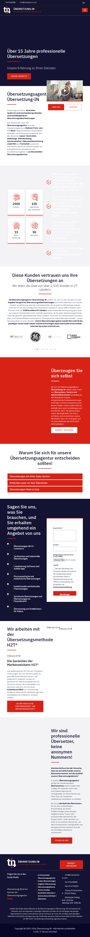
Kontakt (74, 107)
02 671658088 (10, 2)
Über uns (56, 107)
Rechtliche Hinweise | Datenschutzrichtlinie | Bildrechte (47, 896)
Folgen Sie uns (61, 840)
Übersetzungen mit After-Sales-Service (30, 476)
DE (84, 3)
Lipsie (10, 898)
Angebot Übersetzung (46, 884)
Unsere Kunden (44, 890)
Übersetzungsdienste (46, 887)
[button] (34, 349)
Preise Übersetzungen (47, 881)
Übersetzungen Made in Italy (24, 489)
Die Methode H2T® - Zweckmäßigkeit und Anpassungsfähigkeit (25, 706)
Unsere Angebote (19, 76)
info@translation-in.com (28, 2)
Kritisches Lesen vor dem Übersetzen (29, 482)
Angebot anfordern (64, 430)
